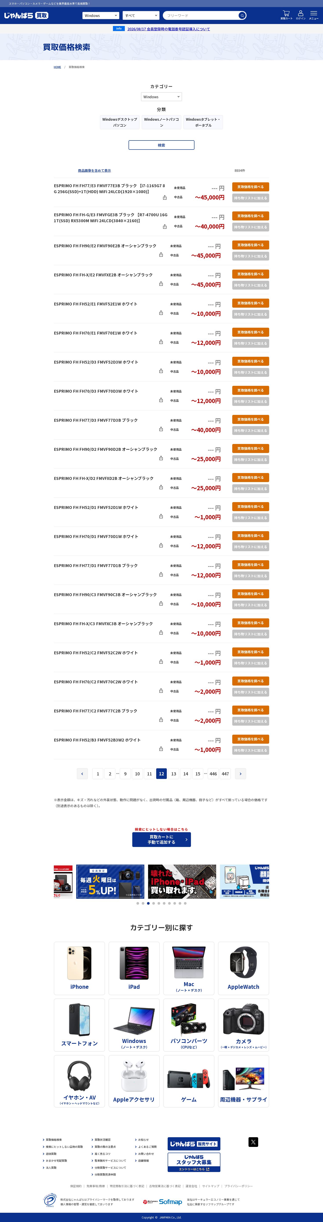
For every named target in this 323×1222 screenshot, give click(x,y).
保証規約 (76, 1186)
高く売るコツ (103, 1153)
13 (173, 773)
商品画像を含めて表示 (94, 170)
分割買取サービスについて (110, 1167)
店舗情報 (143, 1160)
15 (197, 773)
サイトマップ (210, 1186)
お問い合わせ (146, 1153)
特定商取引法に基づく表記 (127, 1186)
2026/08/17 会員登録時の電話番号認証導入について (168, 28)
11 (149, 773)
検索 (242, 15)
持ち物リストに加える (250, 198)
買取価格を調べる (251, 186)
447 (225, 773)
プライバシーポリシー (238, 1186)
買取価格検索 (54, 1139)
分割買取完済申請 (105, 1174)
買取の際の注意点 (105, 1146)
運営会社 (191, 1186)
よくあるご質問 (147, 1146)
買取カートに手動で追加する (161, 839)
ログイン (301, 18)
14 (185, 773)
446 (213, 773)
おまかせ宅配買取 (56, 1160)
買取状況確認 (103, 1139)
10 (137, 773)
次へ (240, 773)
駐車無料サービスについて (110, 1160)
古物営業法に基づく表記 (165, 1186)
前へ (82, 773)
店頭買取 (51, 1153)
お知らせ (143, 1139)
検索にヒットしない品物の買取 (64, 1146)
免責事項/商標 (96, 1186)
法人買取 (51, 1167)
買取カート (287, 18)
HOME (57, 67)
